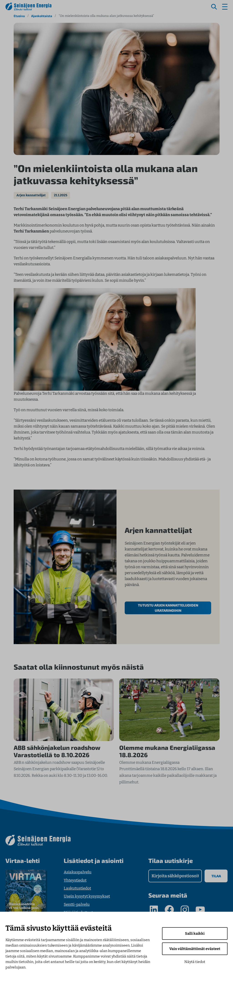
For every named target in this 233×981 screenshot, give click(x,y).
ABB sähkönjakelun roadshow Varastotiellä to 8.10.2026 (57, 751)
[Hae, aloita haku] (214, 7)
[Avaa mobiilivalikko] (225, 7)
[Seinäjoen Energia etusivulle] (28, 6)
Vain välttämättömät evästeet (194, 949)
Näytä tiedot (194, 962)
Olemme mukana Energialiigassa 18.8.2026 (167, 751)
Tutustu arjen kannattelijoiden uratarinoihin (168, 607)
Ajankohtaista (41, 16)
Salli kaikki (195, 933)
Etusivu (19, 16)
